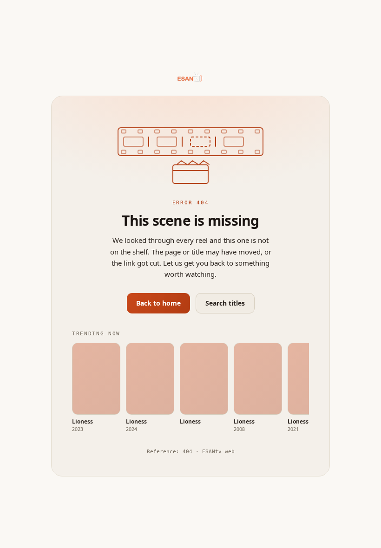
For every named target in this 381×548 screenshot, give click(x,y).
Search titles (225, 303)
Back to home (158, 303)
